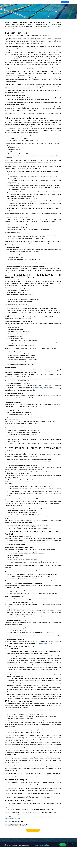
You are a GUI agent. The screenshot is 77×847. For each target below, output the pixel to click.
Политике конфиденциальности (43, 845)
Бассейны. (12, 2)
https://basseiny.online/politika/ (13, 818)
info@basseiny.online (28, 243)
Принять (63, 844)
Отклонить (70, 844)
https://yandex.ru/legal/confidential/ (44, 387)
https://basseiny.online (50, 26)
